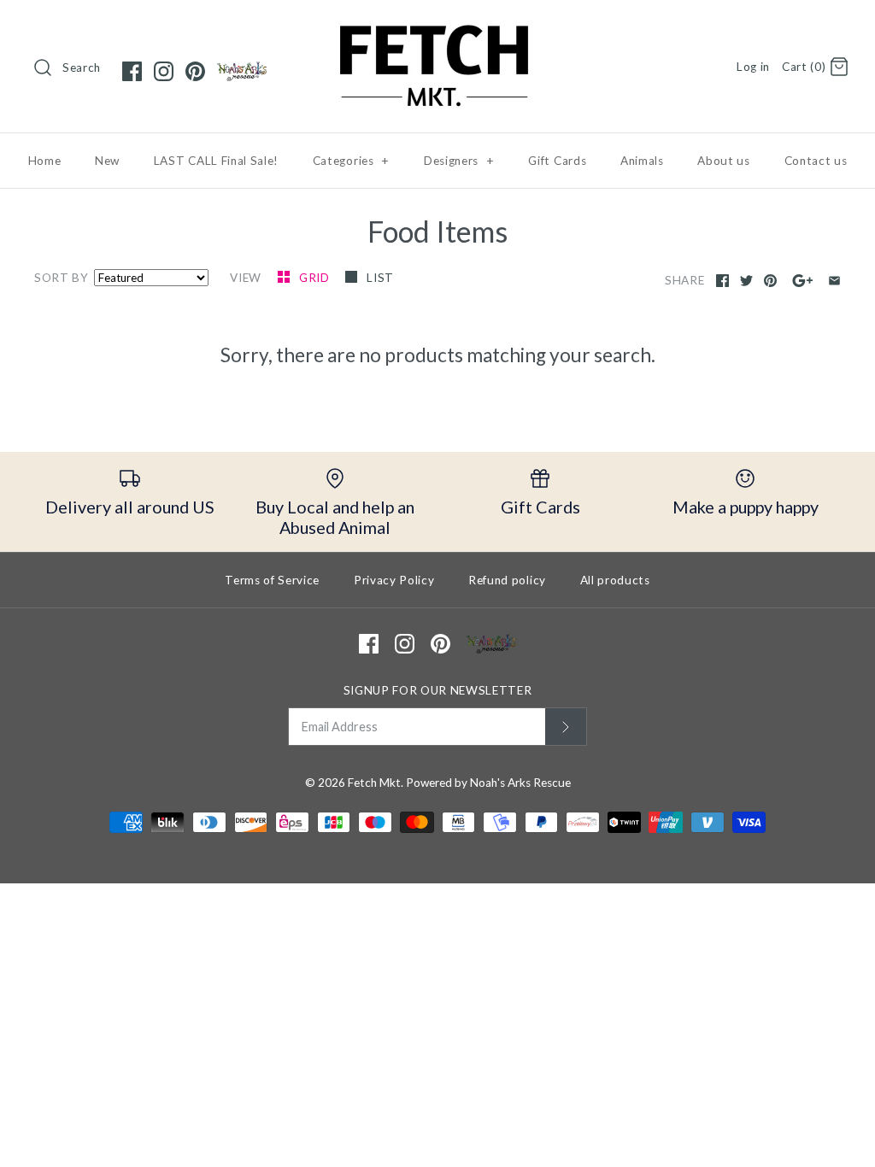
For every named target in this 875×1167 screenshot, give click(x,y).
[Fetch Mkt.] (437, 29)
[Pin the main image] (770, 280)
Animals (642, 160)
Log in (753, 66)
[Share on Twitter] (746, 280)
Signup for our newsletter (438, 690)
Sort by (61, 277)
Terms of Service (272, 580)
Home (45, 160)
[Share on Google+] (803, 280)
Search (81, 67)
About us (723, 160)
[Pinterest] (195, 71)
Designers (459, 160)
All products (615, 580)
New (107, 160)
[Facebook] (132, 71)
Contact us (816, 160)
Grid (315, 277)
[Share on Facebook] (722, 280)
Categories (351, 160)
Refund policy (507, 580)
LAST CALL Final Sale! (216, 160)
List (380, 277)
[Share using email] (834, 280)
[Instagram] (163, 71)
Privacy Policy (394, 580)
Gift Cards (557, 160)
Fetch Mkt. (375, 782)
